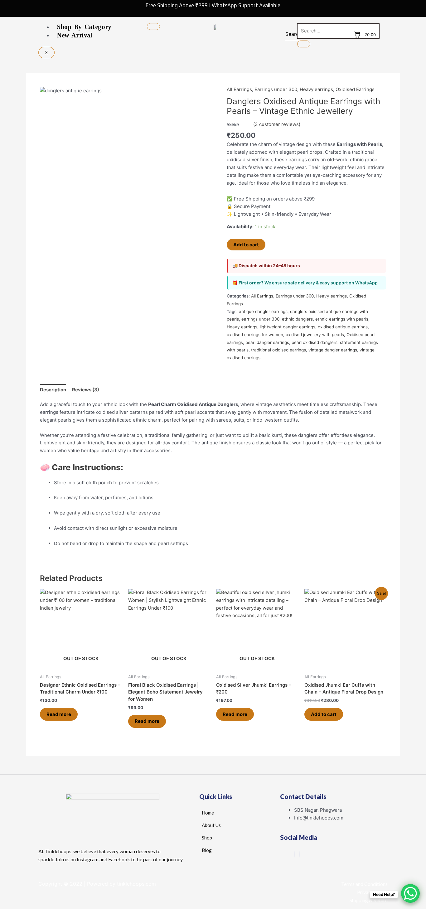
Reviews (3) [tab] (85, 390)
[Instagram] (299, 854)
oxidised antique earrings (343, 326)
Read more (58, 714)
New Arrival (74, 35)
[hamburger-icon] (153, 26)
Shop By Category (84, 26)
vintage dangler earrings (332, 349)
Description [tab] (53, 390)
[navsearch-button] (289, 35)
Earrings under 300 (275, 89)
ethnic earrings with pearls (341, 319)
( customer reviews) (276, 124)
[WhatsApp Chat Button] (410, 893)
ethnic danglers (297, 319)
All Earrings (239, 89)
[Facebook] (294, 854)
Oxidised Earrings (355, 89)
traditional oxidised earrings (278, 349)
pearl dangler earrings (267, 342)
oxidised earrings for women (255, 334)
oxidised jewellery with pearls (315, 334)
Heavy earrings (316, 89)
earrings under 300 (260, 319)
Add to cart (246, 245)
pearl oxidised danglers (314, 342)
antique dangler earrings (263, 311)
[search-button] (303, 44)
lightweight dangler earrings (287, 326)
